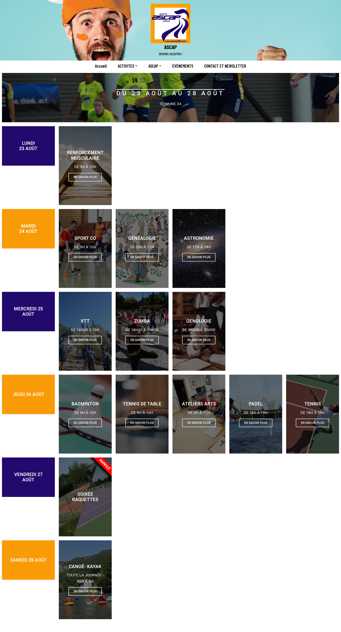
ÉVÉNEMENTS (182, 66)
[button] (136, 66)
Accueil (101, 66)
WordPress (99, 626)
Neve (61, 626)
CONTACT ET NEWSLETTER (225, 66)
